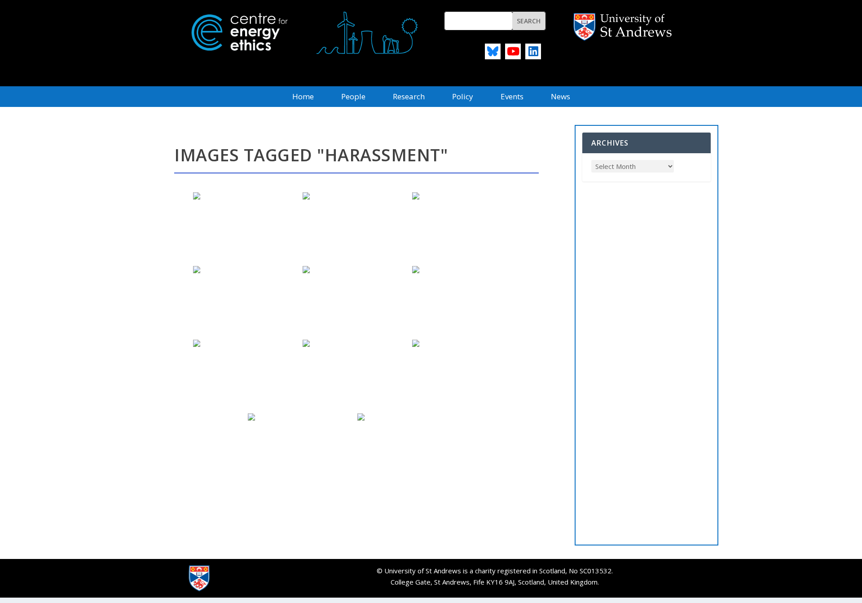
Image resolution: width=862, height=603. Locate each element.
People (353, 97)
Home (303, 97)
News (560, 97)
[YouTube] (513, 51)
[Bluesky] (493, 51)
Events (512, 97)
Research (409, 97)
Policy (462, 97)
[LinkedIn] (533, 51)
